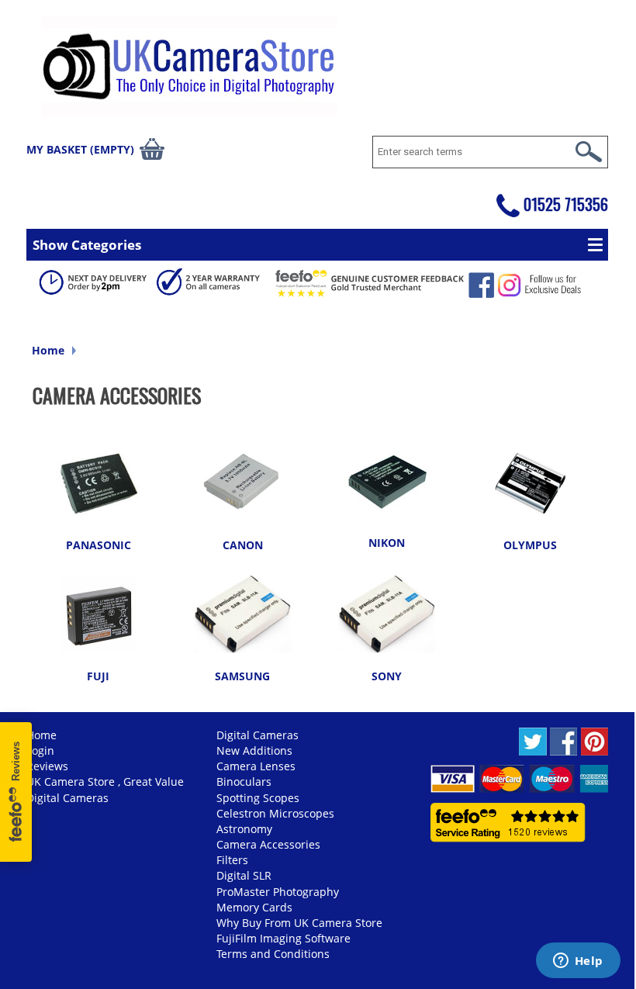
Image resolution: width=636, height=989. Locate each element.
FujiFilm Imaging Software (283, 938)
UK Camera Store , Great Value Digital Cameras (105, 789)
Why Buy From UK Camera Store (299, 922)
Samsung (242, 676)
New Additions (254, 750)
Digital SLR (243, 875)
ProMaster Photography (277, 891)
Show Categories (87, 245)
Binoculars (243, 781)
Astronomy (244, 828)
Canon (243, 545)
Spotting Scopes (257, 797)
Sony (387, 676)
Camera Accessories (268, 844)
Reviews (47, 766)
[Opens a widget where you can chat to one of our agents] (577, 961)
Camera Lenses (256, 766)
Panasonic (98, 545)
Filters (232, 859)
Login (40, 750)
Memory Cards (254, 907)
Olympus (530, 545)
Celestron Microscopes (275, 813)
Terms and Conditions (273, 953)
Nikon (386, 542)
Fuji (98, 676)
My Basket (80, 149)
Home (48, 350)
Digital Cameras (257, 735)
